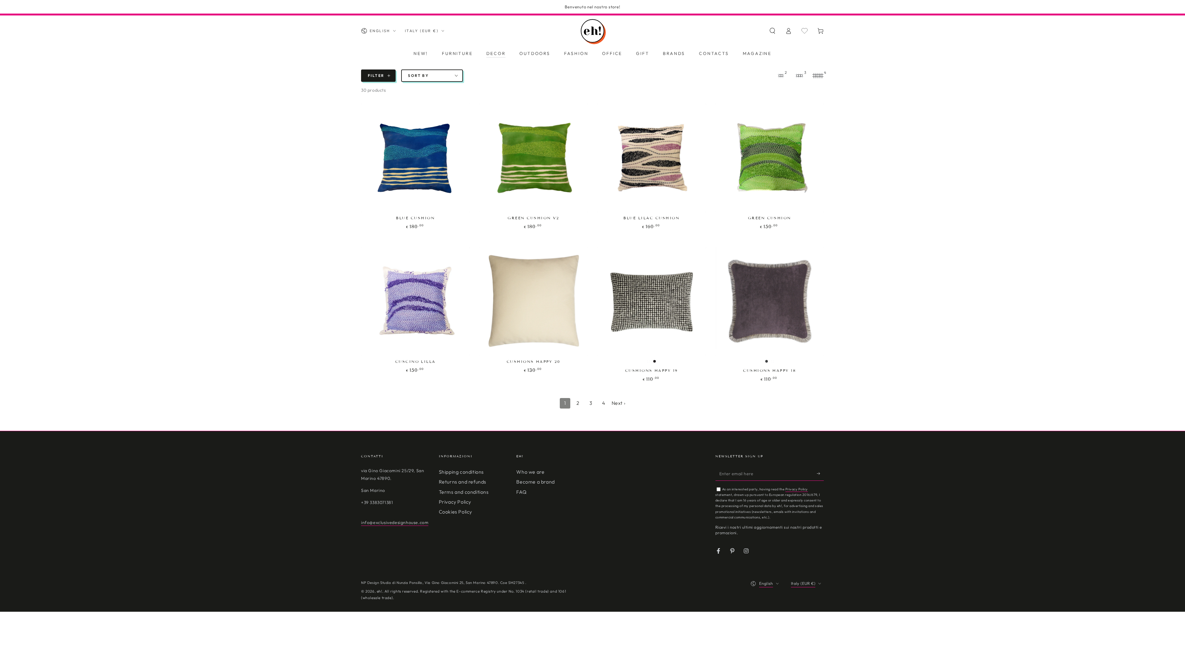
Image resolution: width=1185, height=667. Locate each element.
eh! (379, 591)
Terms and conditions (464, 492)
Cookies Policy (455, 512)
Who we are (530, 472)
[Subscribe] (820, 473)
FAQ (521, 492)
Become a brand (535, 482)
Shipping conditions (461, 472)
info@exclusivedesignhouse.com (394, 522)
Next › (619, 403)
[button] (772, 31)
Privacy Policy (455, 502)
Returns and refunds (462, 482)
